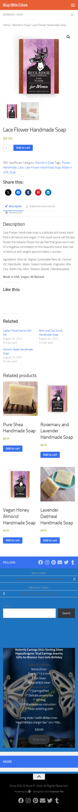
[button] (68, 37)
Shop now (39, 739)
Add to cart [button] (13, 448)
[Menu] (73, 5)
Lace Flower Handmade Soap (43, 167)
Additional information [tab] (42, 206)
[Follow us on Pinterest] (53, 562)
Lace (21, 167)
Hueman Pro (57, 791)
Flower (66, 162)
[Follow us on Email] (59, 562)
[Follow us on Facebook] (40, 562)
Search (7, 606)
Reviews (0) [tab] (15, 212)
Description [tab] (15, 206)
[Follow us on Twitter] (66, 562)
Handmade (10, 167)
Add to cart (23, 148)
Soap (13, 172)
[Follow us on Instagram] (47, 562)
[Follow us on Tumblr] (72, 562)
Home (6, 25)
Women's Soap (13, 14)
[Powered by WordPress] (29, 791)
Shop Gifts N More (15, 5)
